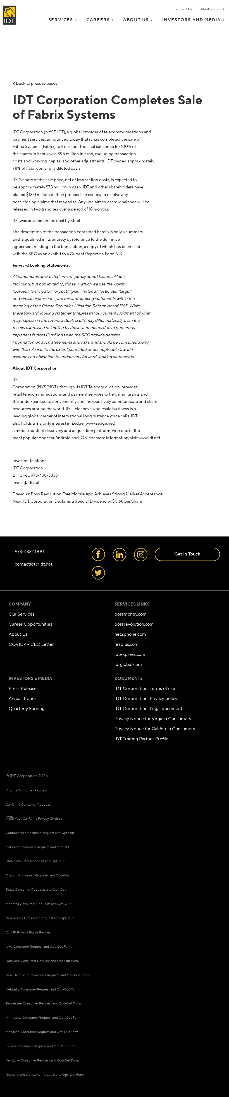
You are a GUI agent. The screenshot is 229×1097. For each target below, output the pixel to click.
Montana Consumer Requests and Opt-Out (38, 904)
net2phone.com (130, 634)
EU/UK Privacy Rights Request (29, 932)
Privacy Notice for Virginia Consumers (153, 719)
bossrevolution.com (134, 624)
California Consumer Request (28, 805)
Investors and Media (191, 20)
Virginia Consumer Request (26, 790)
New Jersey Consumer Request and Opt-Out (39, 918)
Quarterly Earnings (27, 708)
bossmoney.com (131, 614)
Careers (98, 20)
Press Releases (24, 688)
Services (60, 20)
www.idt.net (149, 438)
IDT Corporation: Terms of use (145, 688)
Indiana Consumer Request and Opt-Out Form (40, 1046)
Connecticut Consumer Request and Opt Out (40, 833)
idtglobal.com (128, 664)
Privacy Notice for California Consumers (155, 729)
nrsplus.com (127, 644)
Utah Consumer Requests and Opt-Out (35, 861)
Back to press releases (36, 83)
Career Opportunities (30, 624)
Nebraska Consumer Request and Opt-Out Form (42, 989)
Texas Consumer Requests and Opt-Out (36, 890)
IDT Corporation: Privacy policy (146, 698)
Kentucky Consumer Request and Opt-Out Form (42, 1060)
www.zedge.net (100, 423)
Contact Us (182, 9)
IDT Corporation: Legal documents (149, 708)
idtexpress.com (130, 654)
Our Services (21, 614)
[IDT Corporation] (9, 14)
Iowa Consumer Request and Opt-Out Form (38, 947)
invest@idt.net (26, 482)
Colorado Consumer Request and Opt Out (37, 847)
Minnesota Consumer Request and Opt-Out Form (43, 1018)
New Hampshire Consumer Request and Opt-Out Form (47, 975)
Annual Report (23, 698)
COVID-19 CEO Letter (31, 644)
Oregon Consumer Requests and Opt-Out (37, 875)
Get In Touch (187, 554)
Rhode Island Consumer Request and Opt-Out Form (45, 1075)
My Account (211, 9)
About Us (136, 20)
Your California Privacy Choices (38, 819)
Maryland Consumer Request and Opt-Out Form (42, 1032)
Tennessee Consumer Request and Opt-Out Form (43, 1003)
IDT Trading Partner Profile (141, 739)
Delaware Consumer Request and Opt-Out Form (42, 961)
